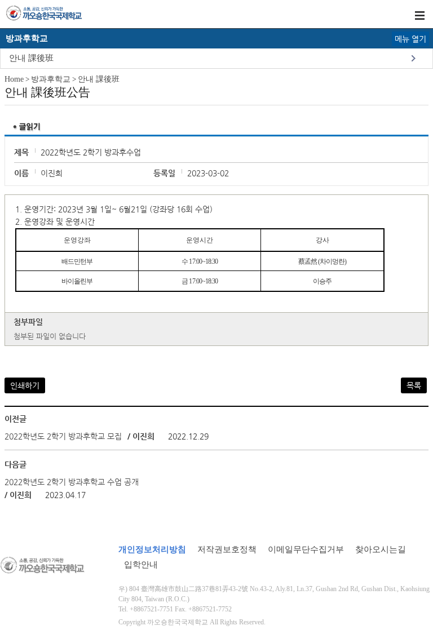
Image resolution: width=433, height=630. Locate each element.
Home (14, 79)
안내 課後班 (31, 58)
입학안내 (141, 564)
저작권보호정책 (227, 549)
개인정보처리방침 (152, 549)
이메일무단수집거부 (306, 549)
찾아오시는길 (380, 549)
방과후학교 (50, 79)
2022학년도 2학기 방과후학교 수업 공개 (72, 481)
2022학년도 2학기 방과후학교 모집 (63, 436)
